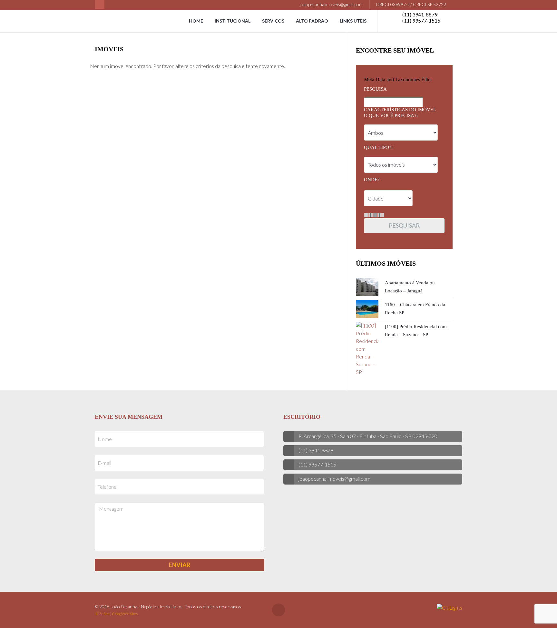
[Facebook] (99, 4)
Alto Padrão (312, 21)
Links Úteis (353, 21)
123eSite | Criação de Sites (116, 613)
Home (196, 21)
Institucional (232, 21)
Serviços (273, 21)
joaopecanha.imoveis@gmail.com (331, 4)
